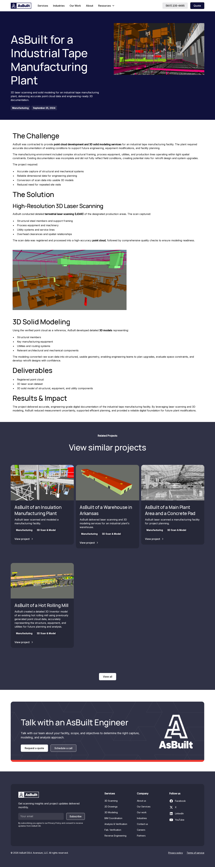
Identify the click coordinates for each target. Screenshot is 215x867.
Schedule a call (63, 748)
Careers (141, 829)
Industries (59, 5)
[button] (106, 5)
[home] (21, 6)
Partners (141, 835)
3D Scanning (111, 800)
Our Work (75, 5)
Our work (142, 812)
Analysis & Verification (116, 824)
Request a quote (34, 748)
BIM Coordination (113, 818)
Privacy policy (175, 852)
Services (43, 5)
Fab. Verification (113, 829)
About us (141, 800)
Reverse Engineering (115, 835)
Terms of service (195, 852)
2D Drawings (111, 806)
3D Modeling (111, 812)
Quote (197, 5)
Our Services (143, 806)
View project (22, 539)
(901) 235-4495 (175, 5)
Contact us (142, 824)
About (89, 5)
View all (107, 676)
